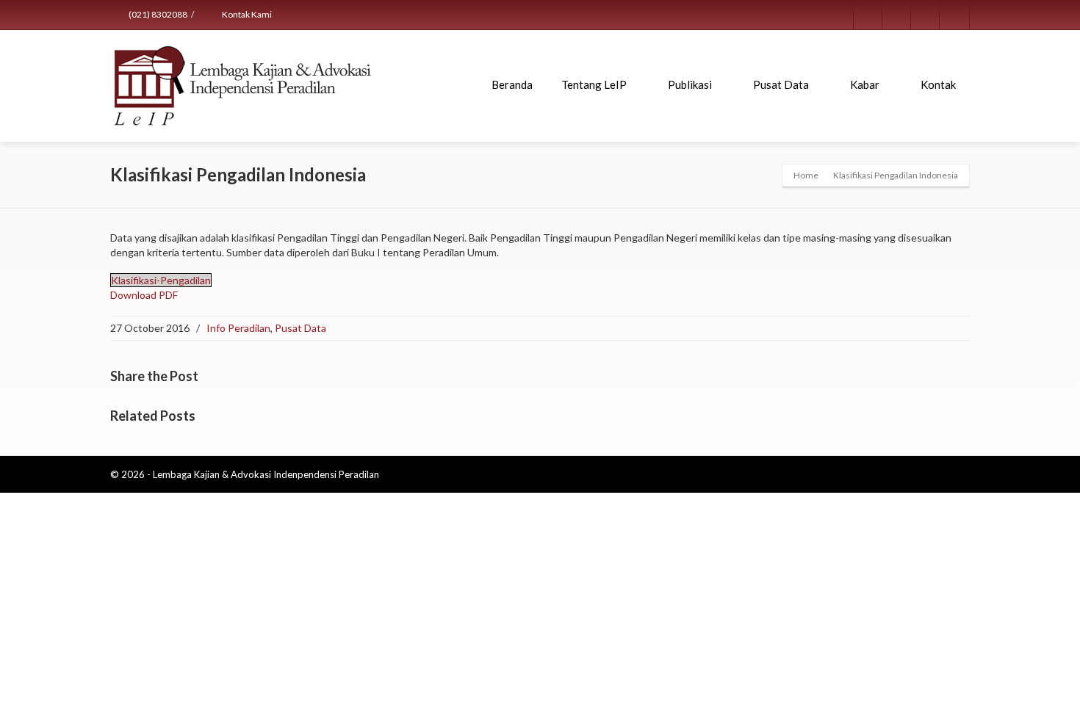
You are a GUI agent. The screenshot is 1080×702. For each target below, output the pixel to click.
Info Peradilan (238, 328)
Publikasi (690, 84)
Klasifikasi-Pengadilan (161, 280)
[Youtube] (954, 14)
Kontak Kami (246, 14)
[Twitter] (897, 14)
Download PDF (144, 295)
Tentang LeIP (594, 84)
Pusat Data (781, 84)
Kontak (938, 84)
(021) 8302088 (157, 14)
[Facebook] (868, 14)
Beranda (512, 84)
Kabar (864, 84)
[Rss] (925, 14)
